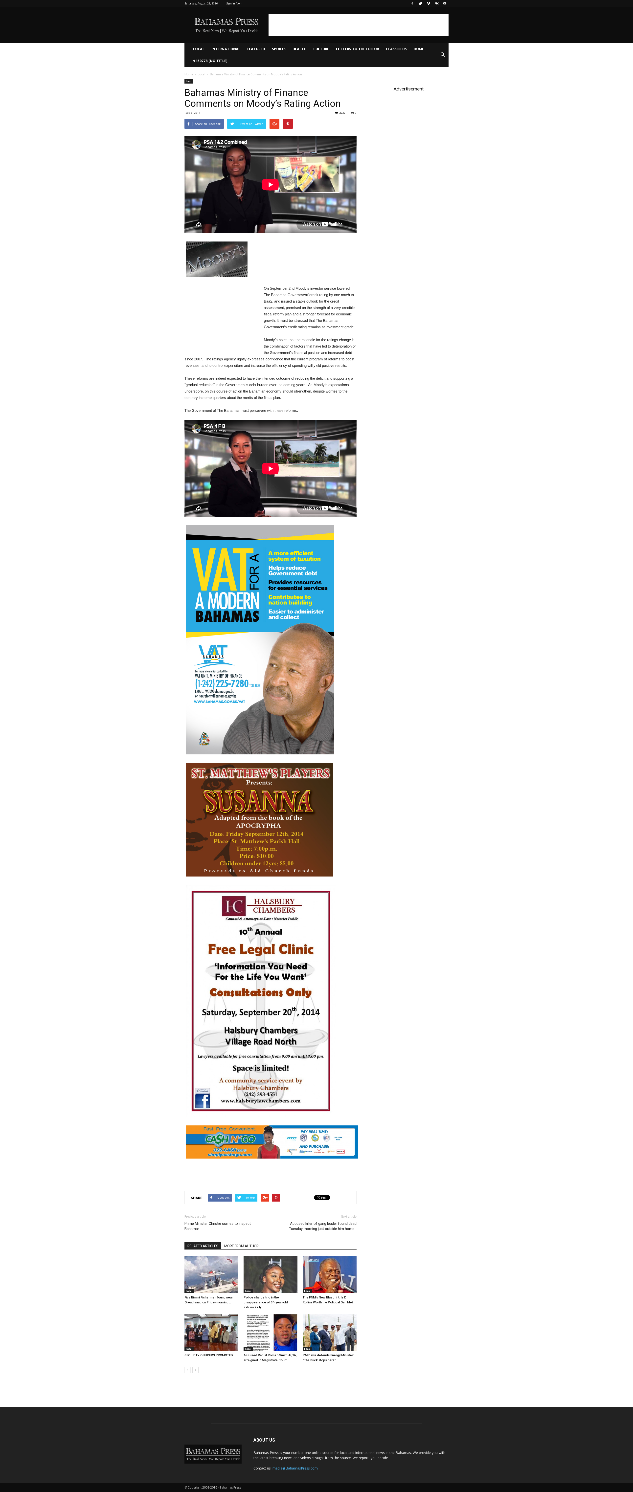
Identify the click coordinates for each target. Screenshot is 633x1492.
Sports (279, 48)
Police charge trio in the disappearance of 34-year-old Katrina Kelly (266, 1302)
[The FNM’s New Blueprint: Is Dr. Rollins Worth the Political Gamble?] (330, 1274)
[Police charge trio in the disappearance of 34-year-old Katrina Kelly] (270, 1274)
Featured (256, 48)
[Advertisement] (359, 25)
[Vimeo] (428, 3)
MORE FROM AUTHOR (241, 1246)
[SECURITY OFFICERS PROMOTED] (211, 1332)
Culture (321, 48)
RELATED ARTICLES (202, 1246)
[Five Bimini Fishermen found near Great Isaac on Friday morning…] (211, 1274)
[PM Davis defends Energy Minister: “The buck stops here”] (330, 1332)
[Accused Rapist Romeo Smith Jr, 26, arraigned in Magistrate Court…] (270, 1332)
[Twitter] (420, 3)
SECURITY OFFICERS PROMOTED (208, 1355)
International (225, 48)
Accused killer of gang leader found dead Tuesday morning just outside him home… (323, 1226)
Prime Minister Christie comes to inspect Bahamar (217, 1226)
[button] (443, 55)
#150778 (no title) (210, 60)
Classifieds (396, 48)
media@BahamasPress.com (295, 1468)
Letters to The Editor (357, 48)
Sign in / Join (234, 3)
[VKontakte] (436, 3)
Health (299, 48)
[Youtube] (445, 3)
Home (419, 48)
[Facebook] (412, 3)
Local (198, 48)
